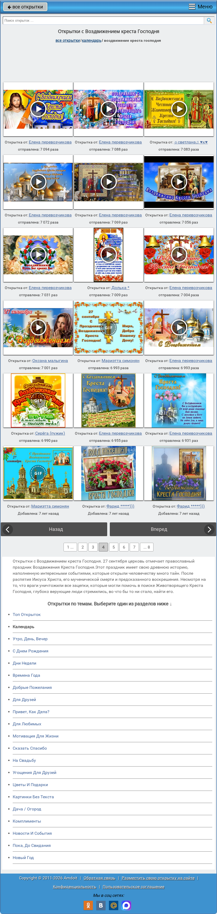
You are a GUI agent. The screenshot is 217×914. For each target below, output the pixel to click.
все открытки (25, 7)
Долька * (120, 287)
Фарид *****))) (120, 506)
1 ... (70, 547)
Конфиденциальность (74, 886)
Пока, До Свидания (32, 845)
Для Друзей (24, 699)
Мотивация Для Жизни (35, 736)
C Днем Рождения (30, 650)
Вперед (159, 529)
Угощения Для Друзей (34, 772)
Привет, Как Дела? (31, 711)
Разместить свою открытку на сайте (158, 877)
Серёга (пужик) (50, 433)
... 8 (146, 547)
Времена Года (26, 675)
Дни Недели (24, 663)
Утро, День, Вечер (30, 638)
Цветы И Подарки (30, 784)
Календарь (91, 40)
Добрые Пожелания (32, 687)
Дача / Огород (27, 808)
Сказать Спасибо (30, 748)
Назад (56, 529)
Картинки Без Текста (33, 796)
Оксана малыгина (50, 360)
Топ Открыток (27, 614)
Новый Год (23, 857)
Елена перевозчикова (50, 142)
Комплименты (27, 821)
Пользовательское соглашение (133, 886)
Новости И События (32, 833)
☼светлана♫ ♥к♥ (191, 142)
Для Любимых (27, 723)
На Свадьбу (24, 760)
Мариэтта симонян (120, 360)
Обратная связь (99, 877)
